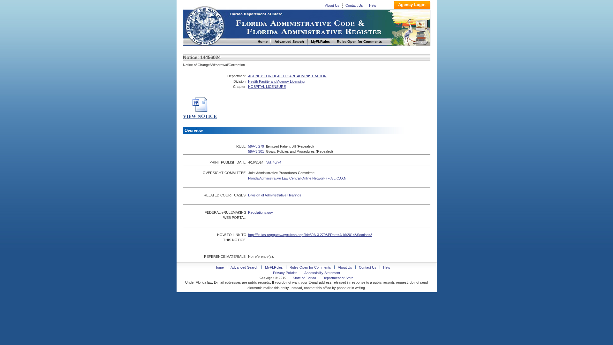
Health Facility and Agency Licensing (276, 81)
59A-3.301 (256, 151)
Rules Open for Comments (310, 267)
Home (204, 25)
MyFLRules (274, 267)
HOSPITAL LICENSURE (267, 86)
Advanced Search (244, 267)
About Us (332, 5)
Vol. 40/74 (273, 162)
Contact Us (354, 5)
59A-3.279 (256, 146)
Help (372, 5)
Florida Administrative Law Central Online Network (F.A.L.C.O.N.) (298, 178)
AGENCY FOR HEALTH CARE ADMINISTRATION (287, 76)
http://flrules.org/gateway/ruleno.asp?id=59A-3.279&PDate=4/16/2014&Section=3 (310, 235)
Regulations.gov (260, 212)
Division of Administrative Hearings (274, 195)
